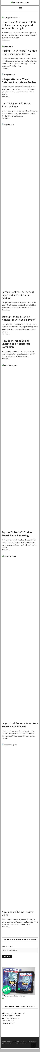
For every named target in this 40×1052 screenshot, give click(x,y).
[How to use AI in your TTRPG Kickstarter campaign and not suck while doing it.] (20, 17)
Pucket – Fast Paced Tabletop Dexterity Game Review (19, 52)
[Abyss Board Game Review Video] (20, 826)
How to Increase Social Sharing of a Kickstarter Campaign (16, 343)
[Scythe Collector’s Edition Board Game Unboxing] (20, 446)
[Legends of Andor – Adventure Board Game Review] (20, 637)
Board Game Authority (10, 1041)
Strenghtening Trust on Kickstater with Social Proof (18, 318)
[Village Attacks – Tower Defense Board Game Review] (20, 74)
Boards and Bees (8, 1021)
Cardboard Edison (8, 1023)
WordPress (5, 1044)
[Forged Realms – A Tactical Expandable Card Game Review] (20, 206)
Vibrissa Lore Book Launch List (13, 1013)
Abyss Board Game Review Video (17, 913)
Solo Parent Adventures (10, 1018)
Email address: (7, 946)
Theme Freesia (31, 1041)
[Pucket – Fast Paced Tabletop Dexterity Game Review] (20, 46)
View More (8, 40)
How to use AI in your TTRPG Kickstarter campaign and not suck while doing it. (20, 25)
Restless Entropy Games (11, 1016)
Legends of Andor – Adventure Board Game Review (20, 725)
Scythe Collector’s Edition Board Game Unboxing (17, 534)
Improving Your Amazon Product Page (16, 105)
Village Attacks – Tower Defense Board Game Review (19, 80)
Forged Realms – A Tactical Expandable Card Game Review (18, 295)
